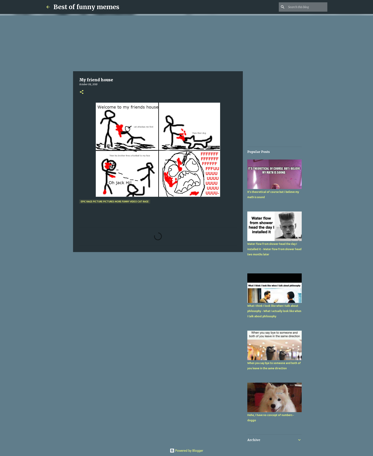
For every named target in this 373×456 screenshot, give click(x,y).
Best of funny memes (86, 7)
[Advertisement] (157, 43)
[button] (81, 92)
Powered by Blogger (188, 450)
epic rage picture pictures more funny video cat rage (115, 201)
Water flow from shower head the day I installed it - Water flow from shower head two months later (274, 249)
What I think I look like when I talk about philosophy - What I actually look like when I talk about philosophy (274, 311)
